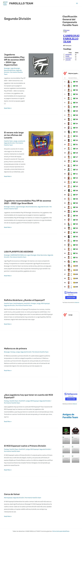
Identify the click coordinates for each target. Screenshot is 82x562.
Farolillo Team (8, 141)
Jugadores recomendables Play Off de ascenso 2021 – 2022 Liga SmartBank (27, 202)
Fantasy (12, 352)
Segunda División (9, 143)
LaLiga (15, 141)
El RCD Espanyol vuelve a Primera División (25, 446)
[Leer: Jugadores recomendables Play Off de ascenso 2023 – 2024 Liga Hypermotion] (41, 65)
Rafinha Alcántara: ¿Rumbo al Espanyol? (24, 300)
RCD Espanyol (45, 303)
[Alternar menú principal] (77, 3)
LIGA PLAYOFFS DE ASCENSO (18, 251)
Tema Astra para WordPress (61, 531)
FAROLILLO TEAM (21, 3)
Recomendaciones (9, 70)
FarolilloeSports (18, 303)
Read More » (8, 108)
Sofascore (77, 302)
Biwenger (7, 68)
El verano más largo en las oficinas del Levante (14, 135)
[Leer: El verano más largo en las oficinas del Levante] (41, 143)
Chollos (12, 206)
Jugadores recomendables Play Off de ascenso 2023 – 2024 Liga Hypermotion (14, 59)
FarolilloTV (27, 303)
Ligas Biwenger (15, 68)
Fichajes (33, 303)
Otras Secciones (42, 255)
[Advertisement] (28, 37)
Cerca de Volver (12, 494)
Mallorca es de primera (15, 348)
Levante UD (21, 141)
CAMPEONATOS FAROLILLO (18, 255)
